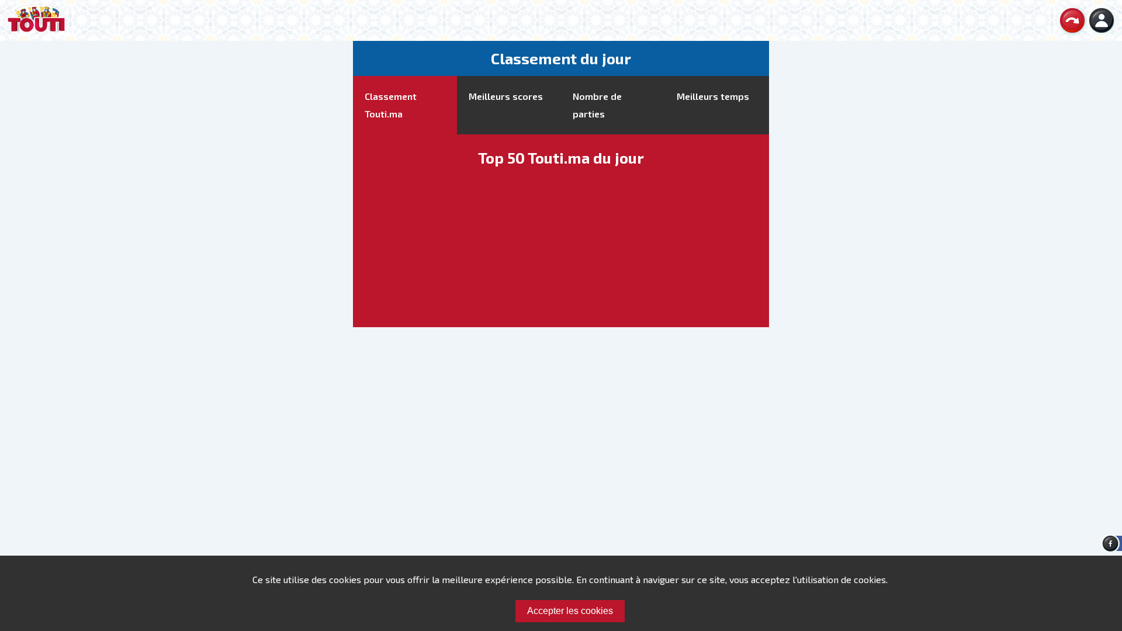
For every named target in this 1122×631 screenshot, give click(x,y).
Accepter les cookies (570, 611)
